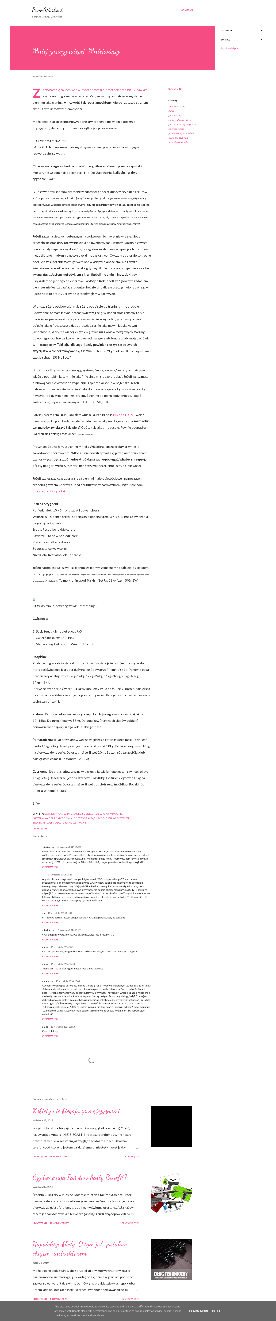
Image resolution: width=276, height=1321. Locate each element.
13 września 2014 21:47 (68, 930)
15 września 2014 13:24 (63, 964)
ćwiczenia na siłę (176, 106)
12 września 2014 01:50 (68, 847)
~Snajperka (48, 847)
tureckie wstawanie (178, 142)
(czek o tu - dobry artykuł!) (51, 491)
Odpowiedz (50, 866)
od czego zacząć (176, 128)
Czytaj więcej (130, 1156)
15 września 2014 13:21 (63, 947)
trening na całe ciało (178, 137)
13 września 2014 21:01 (60, 913)
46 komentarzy (59, 1156)
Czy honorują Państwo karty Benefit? (80, 1177)
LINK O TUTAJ (124, 415)
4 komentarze (58, 1299)
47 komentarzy (59, 1223)
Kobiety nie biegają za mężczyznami (76, 1111)
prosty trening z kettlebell (181, 133)
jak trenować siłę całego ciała (182, 124)
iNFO (171, 111)
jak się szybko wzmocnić (180, 120)
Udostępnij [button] (175, 88)
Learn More (199, 1311)
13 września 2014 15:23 (60, 874)
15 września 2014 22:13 (63, 1026)
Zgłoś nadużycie (229, 48)
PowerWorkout (47, 9)
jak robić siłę (174, 115)
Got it (217, 1311)
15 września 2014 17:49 (68, 981)
